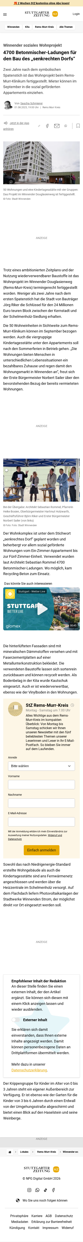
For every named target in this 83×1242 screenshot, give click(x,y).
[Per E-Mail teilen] (57, 126)
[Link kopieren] (39, 126)
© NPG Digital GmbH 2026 (41, 1178)
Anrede (12, 757)
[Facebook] (53, 1190)
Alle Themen (66, 27)
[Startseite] (9, 1152)
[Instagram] (29, 1190)
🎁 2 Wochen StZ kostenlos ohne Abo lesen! (42, 3)
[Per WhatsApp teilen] (65, 125)
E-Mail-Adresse (17, 813)
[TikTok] (45, 1190)
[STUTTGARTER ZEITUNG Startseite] (41, 14)
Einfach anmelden (41, 850)
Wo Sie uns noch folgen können (45, 1200)
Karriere (36, 1216)
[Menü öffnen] (5, 14)
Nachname (15, 794)
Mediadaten (19, 1222)
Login (76, 13)
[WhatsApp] (37, 1190)
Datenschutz (64, 1216)
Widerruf (68, 1228)
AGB (49, 1216)
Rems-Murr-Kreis (44, 27)
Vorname (14, 776)
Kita (27, 27)
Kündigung (17, 1228)
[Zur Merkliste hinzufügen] (77, 126)
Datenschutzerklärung (29, 1070)
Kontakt (33, 1228)
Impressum (50, 1228)
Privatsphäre (19, 1216)
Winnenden (13, 27)
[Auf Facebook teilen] (47, 126)
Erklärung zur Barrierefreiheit (51, 1222)
